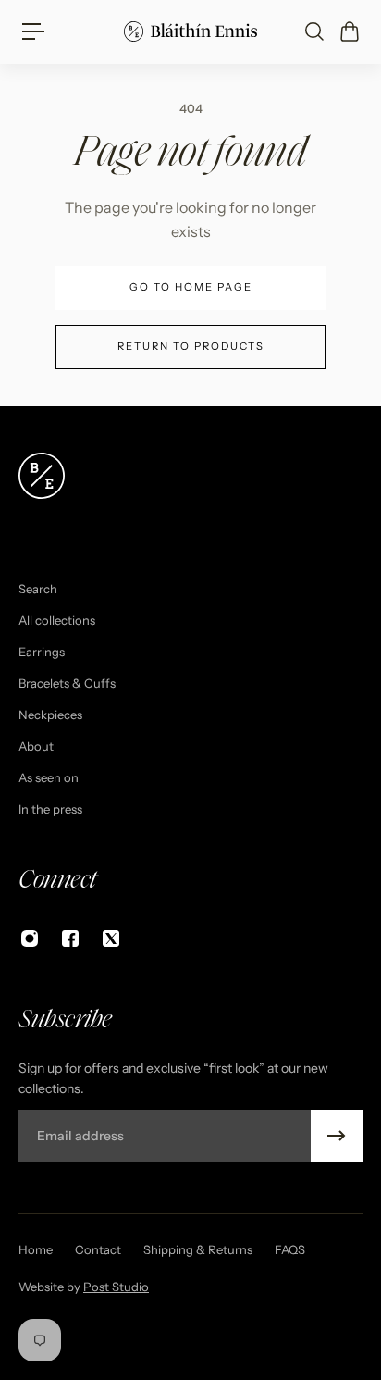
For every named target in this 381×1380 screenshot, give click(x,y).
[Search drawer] (313, 31)
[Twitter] (111, 938)
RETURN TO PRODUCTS (190, 346)
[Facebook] (70, 938)
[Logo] (190, 31)
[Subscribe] (337, 1136)
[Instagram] (29, 938)
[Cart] (348, 31)
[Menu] (33, 31)
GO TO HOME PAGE (190, 286)
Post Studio (116, 1286)
